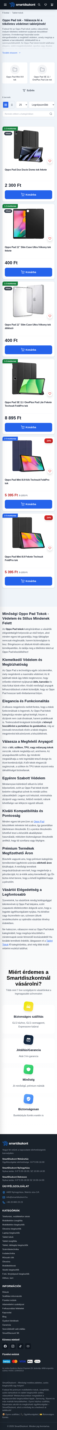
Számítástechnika (10, 1249)
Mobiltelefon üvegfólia (12, 1220)
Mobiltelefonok (9, 1265)
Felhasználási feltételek (13, 1308)
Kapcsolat (6, 1312)
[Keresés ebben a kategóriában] (50, 113)
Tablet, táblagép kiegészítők (15, 1245)
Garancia (6, 1325)
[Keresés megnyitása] (39, 4)
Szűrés (30, 90)
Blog (4, 1316)
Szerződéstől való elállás (13, 1329)
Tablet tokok (17, 13)
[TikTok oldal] (20, 1346)
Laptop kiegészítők (11, 1233)
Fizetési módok (9, 1300)
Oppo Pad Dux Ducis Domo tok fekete (26, 169)
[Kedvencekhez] (50, 161)
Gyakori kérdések (10, 1321)
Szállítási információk (12, 1296)
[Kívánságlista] (45, 4)
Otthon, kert (7, 1278)
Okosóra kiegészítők (11, 1229)
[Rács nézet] (5, 105)
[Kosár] (52, 4)
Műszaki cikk (8, 1257)
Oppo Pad (39, 821)
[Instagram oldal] (13, 1346)
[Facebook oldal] (5, 1346)
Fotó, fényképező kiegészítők (15, 1274)
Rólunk (5, 1292)
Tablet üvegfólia (9, 1241)
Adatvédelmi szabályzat (13, 1304)
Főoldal (5, 13)
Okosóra (6, 1261)
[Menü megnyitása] (5, 5)
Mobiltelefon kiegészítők (13, 1224)
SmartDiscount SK (10, 1333)
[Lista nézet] (11, 105)
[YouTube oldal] (28, 1346)
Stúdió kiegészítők (10, 1270)
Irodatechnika (8, 1253)
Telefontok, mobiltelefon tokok (16, 1216)
